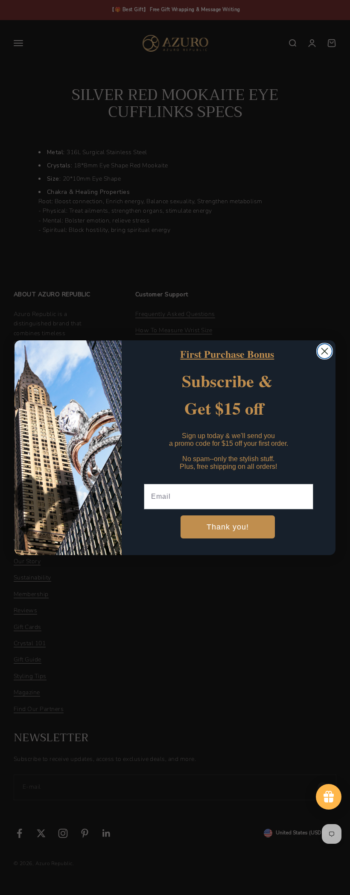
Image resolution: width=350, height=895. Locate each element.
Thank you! (228, 527)
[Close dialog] (324, 351)
